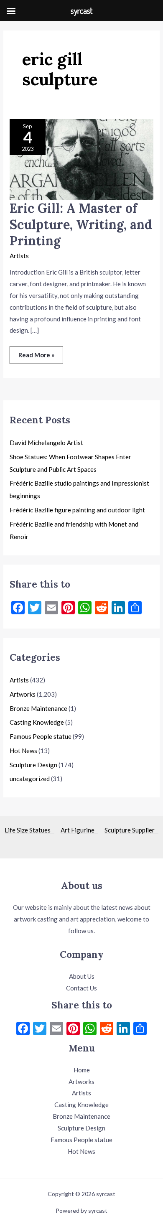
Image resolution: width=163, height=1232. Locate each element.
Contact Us (81, 988)
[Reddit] (106, 1029)
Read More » (36, 352)
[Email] (56, 1029)
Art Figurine (79, 830)
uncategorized (30, 778)
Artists (19, 256)
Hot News (23, 750)
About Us (81, 976)
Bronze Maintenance (38, 708)
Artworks (23, 694)
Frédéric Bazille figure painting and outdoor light (77, 510)
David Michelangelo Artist (46, 442)
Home (82, 1070)
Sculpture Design (33, 765)
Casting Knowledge (37, 722)
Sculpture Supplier (131, 830)
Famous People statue (40, 736)
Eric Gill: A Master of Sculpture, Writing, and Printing (81, 224)
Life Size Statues (29, 830)
